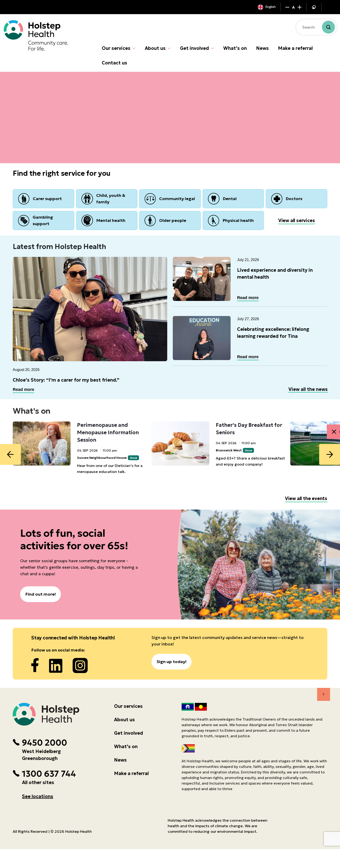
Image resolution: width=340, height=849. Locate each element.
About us (155, 48)
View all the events (306, 498)
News (262, 48)
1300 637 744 (49, 774)
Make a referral (295, 48)
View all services (296, 220)
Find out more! (40, 594)
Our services (116, 48)
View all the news (308, 389)
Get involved (194, 48)
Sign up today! (171, 661)
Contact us (114, 63)
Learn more (32, 137)
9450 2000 (44, 743)
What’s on (235, 48)
